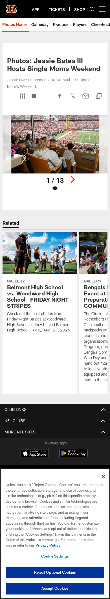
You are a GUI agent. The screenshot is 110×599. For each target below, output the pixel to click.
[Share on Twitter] (73, 99)
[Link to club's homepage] (11, 6)
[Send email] (86, 99)
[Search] (92, 9)
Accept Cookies (55, 588)
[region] (55, 534)
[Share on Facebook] (60, 99)
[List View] (33, 96)
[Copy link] (98, 96)
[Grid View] (22, 96)
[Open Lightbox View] (55, 156)
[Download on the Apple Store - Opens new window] (34, 454)
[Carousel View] (10, 96)
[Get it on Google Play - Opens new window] (73, 456)
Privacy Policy (48, 545)
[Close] (103, 476)
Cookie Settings (55, 556)
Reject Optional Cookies (55, 572)
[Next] (72, 179)
